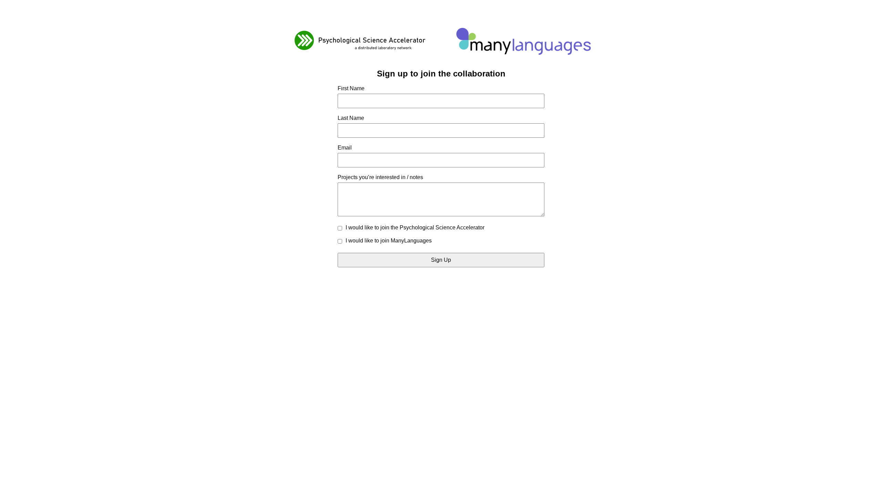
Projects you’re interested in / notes (380, 177)
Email (345, 148)
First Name (351, 88)
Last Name (351, 118)
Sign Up (441, 260)
